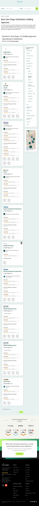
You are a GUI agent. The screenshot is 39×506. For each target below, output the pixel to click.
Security (28, 124)
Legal (27, 104)
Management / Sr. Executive (29, 107)
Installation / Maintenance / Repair (31, 85)
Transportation (30, 98)
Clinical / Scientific (29, 50)
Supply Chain (30, 96)
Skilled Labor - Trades (31, 93)
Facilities (29, 79)
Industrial (28, 68)
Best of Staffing (9, 26)
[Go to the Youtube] (32, 501)
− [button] (27, 133)
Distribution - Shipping (30, 77)
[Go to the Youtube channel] (34, 501)
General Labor (30, 82)
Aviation (29, 71)
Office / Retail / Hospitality (30, 115)
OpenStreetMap (31, 149)
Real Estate (28, 121)
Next (21, 412)
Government (28, 58)
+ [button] (27, 131)
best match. (15, 41)
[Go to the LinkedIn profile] (31, 501)
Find (3, 8)
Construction (30, 73)
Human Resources (29, 63)
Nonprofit (28, 113)
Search (36, 8)
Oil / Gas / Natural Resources (29, 119)
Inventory (29, 88)
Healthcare (28, 60)
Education (28, 53)
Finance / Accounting (30, 55)
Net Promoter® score (30, 26)
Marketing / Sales (29, 110)
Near (22, 8)
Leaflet (27, 149)
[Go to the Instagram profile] (36, 501)
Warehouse (30, 101)
